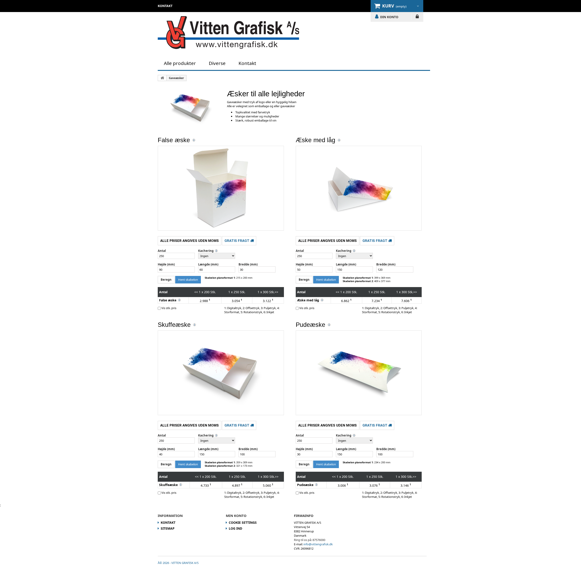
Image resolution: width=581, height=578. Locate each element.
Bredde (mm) (248, 264)
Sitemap (168, 528)
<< (196, 292)
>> (276, 292)
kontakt (165, 6)
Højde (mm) (166, 264)
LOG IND (417, 17)
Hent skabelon (188, 280)
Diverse (217, 63)
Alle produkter (180, 63)
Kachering (206, 251)
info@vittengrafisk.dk (318, 544)
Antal (162, 251)
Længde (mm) (208, 264)
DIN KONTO (389, 17)
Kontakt (247, 63)
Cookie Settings (243, 522)
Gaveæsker (176, 78)
